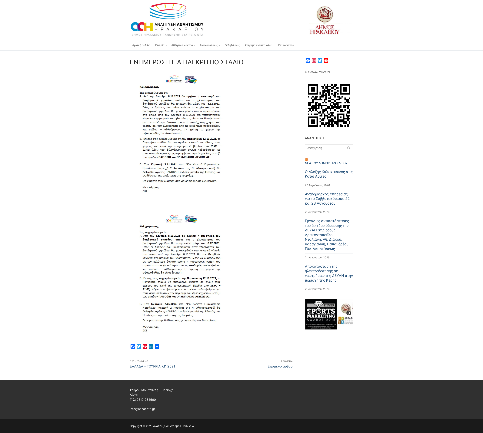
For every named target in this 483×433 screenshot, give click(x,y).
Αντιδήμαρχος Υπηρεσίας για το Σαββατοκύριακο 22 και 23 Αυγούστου (327, 199)
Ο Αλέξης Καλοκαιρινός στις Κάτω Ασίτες (329, 174)
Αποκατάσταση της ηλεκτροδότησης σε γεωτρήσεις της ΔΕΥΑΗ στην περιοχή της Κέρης (329, 273)
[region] (329, 314)
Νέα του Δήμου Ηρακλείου (326, 163)
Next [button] (348, 313)
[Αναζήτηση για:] (329, 148)
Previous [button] (309, 313)
